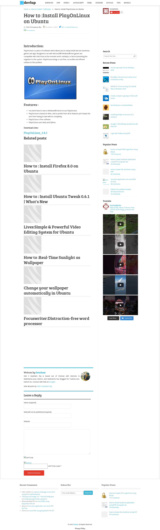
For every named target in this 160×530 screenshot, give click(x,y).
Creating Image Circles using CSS (35, 499)
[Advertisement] (51, 37)
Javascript (78, 2)
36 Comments (115, 184)
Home (26, 9)
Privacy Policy (80, 528)
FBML (89, 2)
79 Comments (115, 164)
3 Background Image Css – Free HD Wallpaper (38, 497)
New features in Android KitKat (121, 105)
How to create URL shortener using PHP (123, 512)
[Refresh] (28, 463)
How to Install (36, 9)
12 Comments (115, 194)
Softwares (47, 9)
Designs (99, 2)
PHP (58, 2)
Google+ (52, 382)
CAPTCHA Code (54, 466)
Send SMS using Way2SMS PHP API (41, 511)
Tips (118, 2)
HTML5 (66, 2)
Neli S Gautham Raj (33, 27)
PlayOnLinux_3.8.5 (35, 133)
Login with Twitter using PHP (120, 133)
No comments (30, 30)
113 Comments (116, 154)
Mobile (127, 2)
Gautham (40, 372)
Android (49, 2)
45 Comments (115, 174)
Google (109, 2)
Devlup (29, 3)
